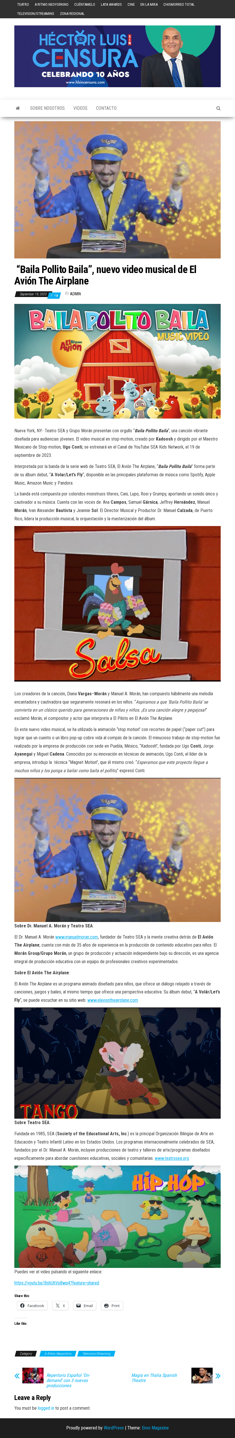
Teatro (23, 4)
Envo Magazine (155, 1428)
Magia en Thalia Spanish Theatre (154, 1378)
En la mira (149, 4)
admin (75, 294)
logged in (46, 1408)
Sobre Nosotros (47, 108)
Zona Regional (72, 13)
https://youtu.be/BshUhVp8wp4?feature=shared (56, 1283)
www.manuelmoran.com (76, 937)
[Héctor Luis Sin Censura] (18, 108)
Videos (80, 108)
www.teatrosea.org (172, 1158)
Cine (131, 4)
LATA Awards (111, 4)
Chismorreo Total (179, 4)
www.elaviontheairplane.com (112, 1000)
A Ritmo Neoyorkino (51, 4)
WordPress (114, 1428)
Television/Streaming (35, 13)
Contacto (106, 108)
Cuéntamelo (84, 4)
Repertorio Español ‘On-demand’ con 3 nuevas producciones (68, 1380)
